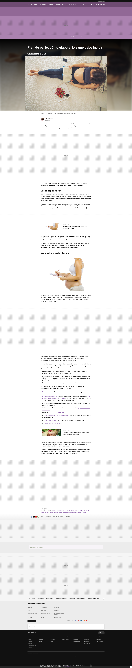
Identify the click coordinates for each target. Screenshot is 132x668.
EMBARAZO (43, 4)
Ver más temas (31, 620)
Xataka (29, 639)
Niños (39, 36)
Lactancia (56, 607)
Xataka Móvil (30, 641)
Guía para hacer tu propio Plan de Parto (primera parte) (67, 511)
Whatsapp (51, 36)
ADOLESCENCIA (72, 4)
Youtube (104, 5)
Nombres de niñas (50, 598)
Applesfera (30, 643)
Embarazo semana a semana (61, 598)
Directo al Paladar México (65, 657)
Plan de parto (60, 516)
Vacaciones (44, 36)
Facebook (94, 5)
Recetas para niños (32, 613)
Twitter (96, 5)
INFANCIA (81, 4)
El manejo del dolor (48, 392)
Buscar (101, 627)
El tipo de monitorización (49, 396)
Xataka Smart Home (32, 645)
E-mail (45, 54)
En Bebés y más (66, 224)
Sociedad (30, 617)
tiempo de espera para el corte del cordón (56, 415)
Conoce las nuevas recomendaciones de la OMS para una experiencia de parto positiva (76, 433)
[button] (49, 118)
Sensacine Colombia (54, 658)
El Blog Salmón (98, 639)
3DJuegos (41, 639)
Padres (42, 617)
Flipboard (99, 5)
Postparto (43, 610)
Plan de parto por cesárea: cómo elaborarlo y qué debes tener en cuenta (75, 227)
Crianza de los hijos (45, 613)
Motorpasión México (77, 656)
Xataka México (31, 656)
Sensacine (52, 639)
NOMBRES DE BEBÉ (61, 4)
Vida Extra (41, 641)
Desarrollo (56, 610)
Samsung (57, 36)
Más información (67, 666)
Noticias (30, 607)
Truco (65, 36)
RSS (84, 620)
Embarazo (48, 516)
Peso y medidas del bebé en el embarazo (77, 598)
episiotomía (60, 412)
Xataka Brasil (30, 658)
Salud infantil (44, 607)
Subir (100, 632)
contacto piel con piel (50, 420)
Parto (53, 516)
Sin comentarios (33, 53)
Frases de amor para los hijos (93, 598)
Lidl (61, 36)
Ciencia (82, 36)
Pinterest (91, 5)
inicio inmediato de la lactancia (53, 423)
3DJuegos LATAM (42, 656)
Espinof (51, 641)
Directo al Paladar (65, 639)
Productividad (71, 36)
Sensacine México (54, 656)
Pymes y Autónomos (100, 641)
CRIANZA (51, 4)
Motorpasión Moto (76, 641)
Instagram (101, 5)
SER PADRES (34, 4)
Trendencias (86, 639)
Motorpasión (75, 639)
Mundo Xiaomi (30, 647)
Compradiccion (87, 643)
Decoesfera (86, 641)
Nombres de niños (40, 598)
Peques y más (57, 617)
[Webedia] (101, 1)
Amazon (77, 36)
